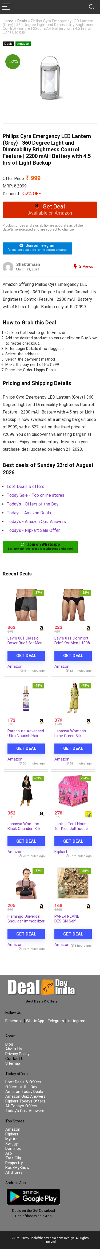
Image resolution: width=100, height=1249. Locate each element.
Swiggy (11, 1143)
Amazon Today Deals (24, 1091)
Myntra (11, 1139)
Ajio (8, 1153)
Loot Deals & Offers (23, 1082)
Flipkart (60, 851)
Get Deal (26, 655)
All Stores (14, 1172)
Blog (9, 1044)
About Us (13, 1049)
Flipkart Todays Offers (25, 1101)
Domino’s (13, 1148)
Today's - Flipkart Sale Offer (33, 530)
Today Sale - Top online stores (35, 495)
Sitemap (12, 1063)
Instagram (75, 1020)
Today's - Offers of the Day (32, 504)
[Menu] (6, 7)
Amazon (23, 43)
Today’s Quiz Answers (24, 1110)
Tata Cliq (13, 1158)
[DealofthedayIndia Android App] (33, 1191)
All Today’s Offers (21, 1106)
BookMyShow (17, 1167)
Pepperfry (14, 1162)
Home (8, 21)
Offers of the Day (21, 1086)
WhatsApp (35, 1020)
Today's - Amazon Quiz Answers (36, 521)
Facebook (14, 1020)
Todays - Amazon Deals (29, 512)
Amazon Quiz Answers (25, 1096)
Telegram (55, 1020)
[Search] (91, 7)
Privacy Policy (17, 1053)
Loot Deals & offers (25, 486)
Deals (22, 21)
